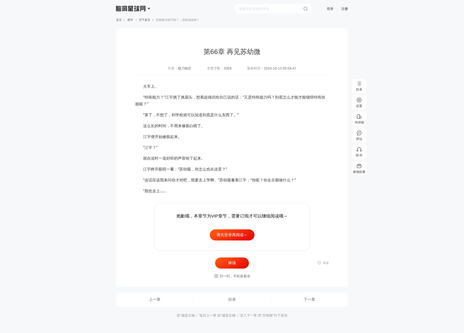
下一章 (309, 299)
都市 (130, 20)
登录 (330, 9)
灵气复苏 (144, 20)
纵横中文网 (131, 22)
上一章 (154, 299)
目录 (232, 299)
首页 (119, 20)
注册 (344, 9)
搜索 (305, 8)
